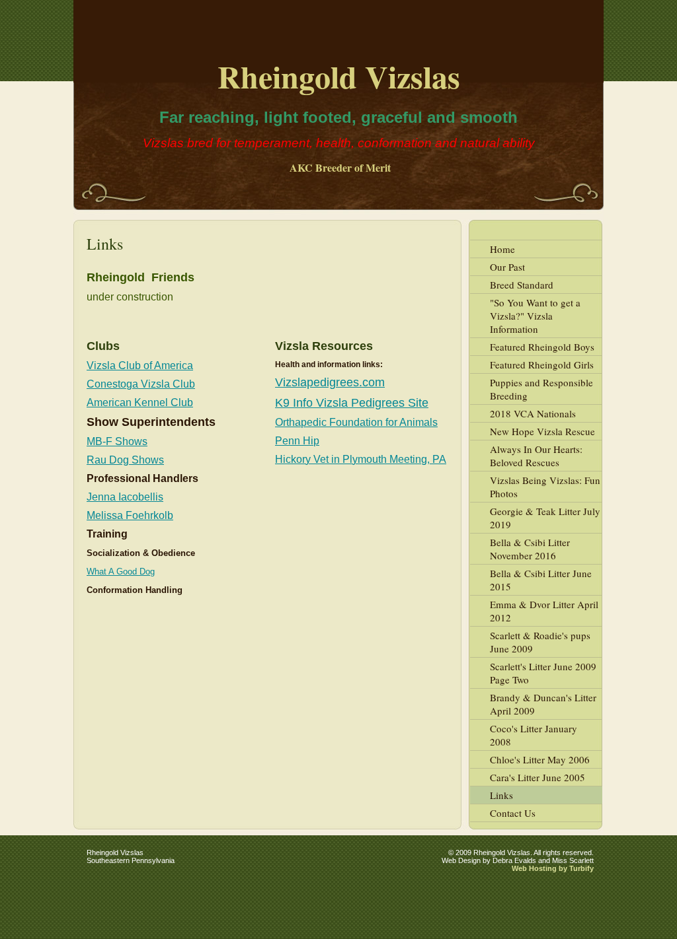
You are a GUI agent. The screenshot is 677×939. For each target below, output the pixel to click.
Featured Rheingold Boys (542, 346)
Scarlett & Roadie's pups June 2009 (540, 642)
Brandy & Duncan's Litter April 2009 (543, 704)
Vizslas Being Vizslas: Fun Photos (545, 486)
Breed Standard (521, 284)
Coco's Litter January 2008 (533, 735)
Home (502, 249)
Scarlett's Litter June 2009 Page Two (543, 673)
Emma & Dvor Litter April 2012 (544, 611)
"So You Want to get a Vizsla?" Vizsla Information (535, 315)
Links (501, 795)
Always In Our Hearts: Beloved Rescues (536, 455)
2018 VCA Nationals (533, 413)
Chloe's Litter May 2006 (540, 759)
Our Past (507, 266)
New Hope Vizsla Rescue (542, 431)
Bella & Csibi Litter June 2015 (541, 580)
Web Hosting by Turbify (553, 868)
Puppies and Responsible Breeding (541, 389)
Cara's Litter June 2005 (537, 777)
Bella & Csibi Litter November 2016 (530, 549)
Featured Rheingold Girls (542, 364)
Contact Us (513, 812)
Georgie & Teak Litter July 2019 (545, 517)
